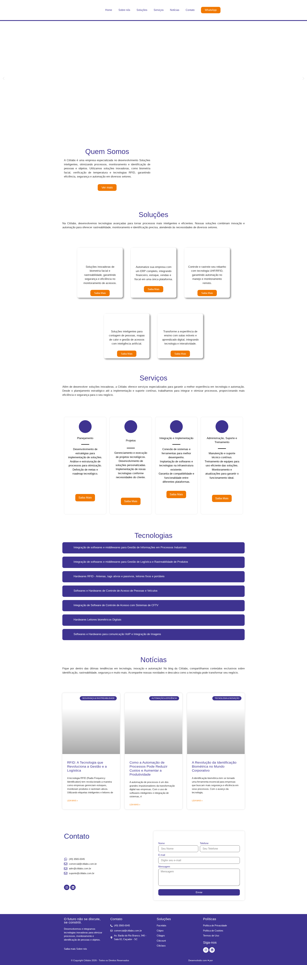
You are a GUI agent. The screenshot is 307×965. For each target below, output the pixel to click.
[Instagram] (66, 887)
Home (108, 10)
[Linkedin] (73, 887)
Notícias (174, 10)
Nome (161, 843)
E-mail (161, 855)
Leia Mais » (72, 801)
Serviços (159, 10)
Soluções (142, 10)
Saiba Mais (85, 497)
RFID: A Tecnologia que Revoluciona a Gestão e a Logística (87, 766)
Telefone (204, 843)
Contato (190, 10)
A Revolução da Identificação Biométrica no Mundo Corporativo (214, 766)
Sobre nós (124, 10)
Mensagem (164, 866)
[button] (4, 78)
